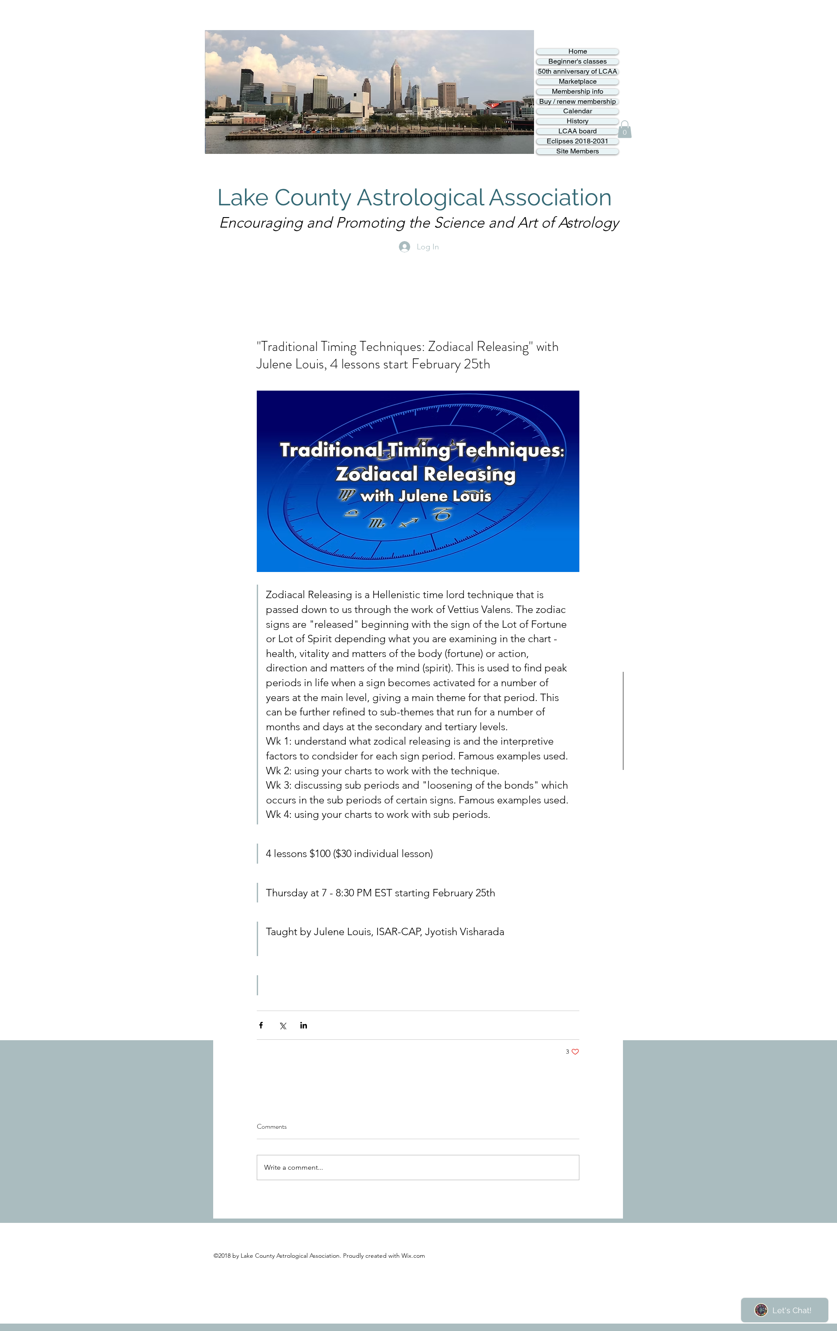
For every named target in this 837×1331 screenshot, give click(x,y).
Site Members (577, 151)
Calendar (577, 111)
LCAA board (577, 131)
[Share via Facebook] (261, 1025)
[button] (624, 129)
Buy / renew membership (577, 102)
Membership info (577, 92)
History (578, 121)
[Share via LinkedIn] (303, 1025)
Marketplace (578, 82)
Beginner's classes (577, 62)
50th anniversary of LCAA (577, 72)
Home (577, 51)
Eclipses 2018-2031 (578, 141)
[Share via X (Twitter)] (282, 1025)
